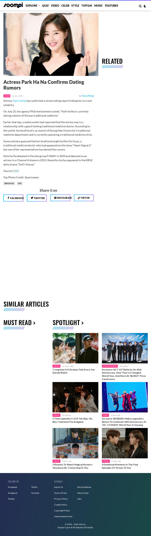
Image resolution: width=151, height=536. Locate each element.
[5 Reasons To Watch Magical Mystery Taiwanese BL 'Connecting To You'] (75, 443)
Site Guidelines (84, 487)
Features (111, 5)
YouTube (35, 493)
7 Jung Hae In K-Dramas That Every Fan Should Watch (73, 371)
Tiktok (85, 197)
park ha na (9, 183)
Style (75, 5)
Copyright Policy (62, 510)
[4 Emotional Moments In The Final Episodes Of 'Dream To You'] (125, 443)
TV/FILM (86, 5)
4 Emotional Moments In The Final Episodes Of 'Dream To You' (120, 466)
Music (98, 5)
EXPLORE (31, 5)
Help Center (83, 493)
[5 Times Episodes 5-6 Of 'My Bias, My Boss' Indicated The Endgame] (75, 397)
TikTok (34, 487)
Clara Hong (88, 95)
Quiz (45, 5)
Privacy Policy (61, 499)
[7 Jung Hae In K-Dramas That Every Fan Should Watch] (75, 348)
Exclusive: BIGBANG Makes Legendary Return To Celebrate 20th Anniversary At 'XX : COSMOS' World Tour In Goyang (124, 421)
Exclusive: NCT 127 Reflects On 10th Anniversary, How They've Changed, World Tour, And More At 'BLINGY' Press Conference (124, 374)
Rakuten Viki (81, 527)
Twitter (39, 198)
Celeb (65, 5)
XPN (19, 183)
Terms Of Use (60, 493)
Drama (56, 366)
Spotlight (66, 322)
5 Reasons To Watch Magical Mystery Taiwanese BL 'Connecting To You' (72, 466)
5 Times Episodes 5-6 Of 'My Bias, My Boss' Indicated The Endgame (72, 420)
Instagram (63, 197)
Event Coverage (110, 366)
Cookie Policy (60, 504)
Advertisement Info (63, 516)
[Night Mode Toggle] (145, 6)
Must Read (17, 322)
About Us (58, 487)
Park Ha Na (19, 100)
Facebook (16, 198)
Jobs (79, 499)
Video (55, 5)
